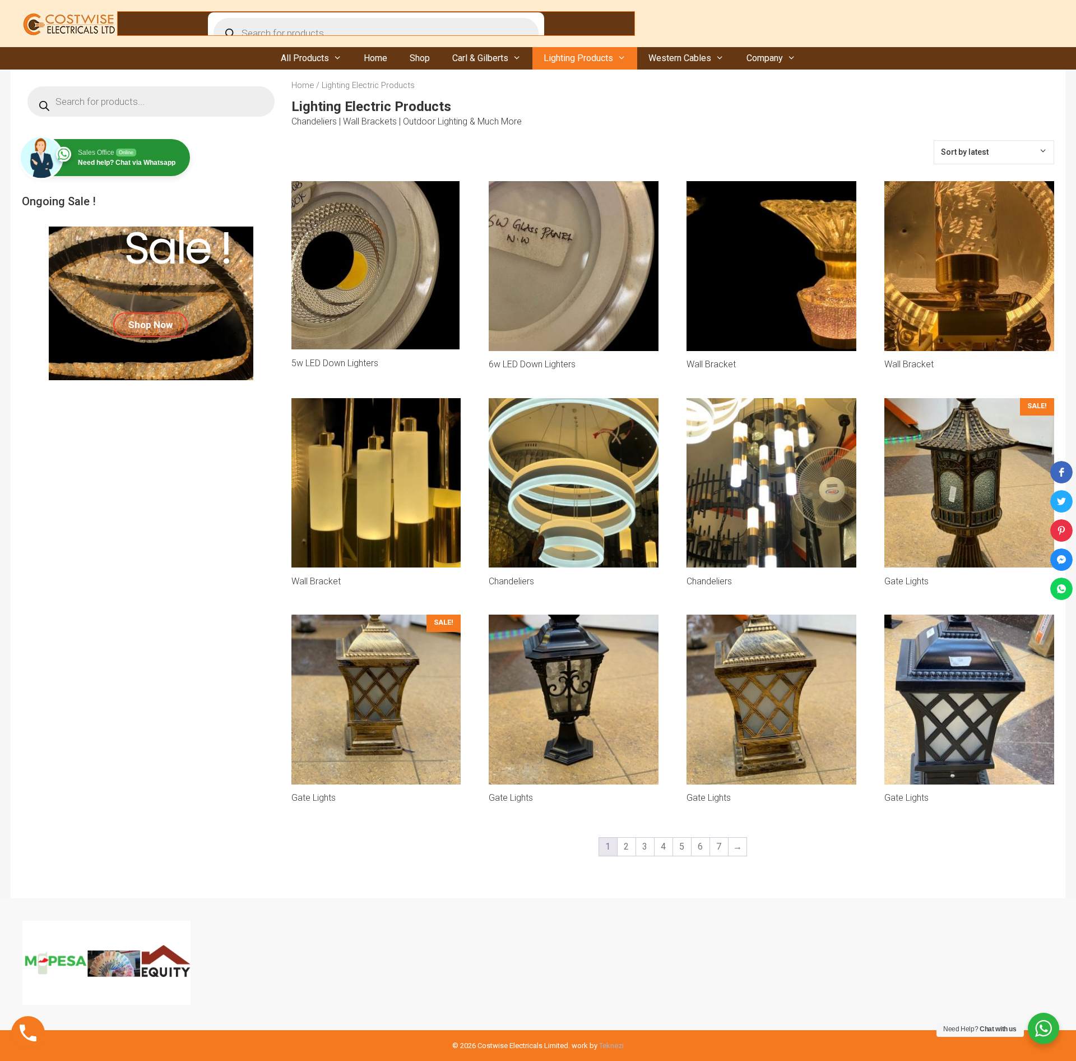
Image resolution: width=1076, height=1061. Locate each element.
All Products (305, 58)
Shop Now (150, 324)
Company (764, 58)
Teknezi (611, 1045)
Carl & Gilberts (480, 58)
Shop (420, 58)
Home (375, 58)
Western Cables (679, 58)
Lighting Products (578, 58)
